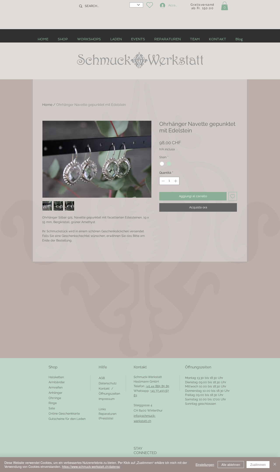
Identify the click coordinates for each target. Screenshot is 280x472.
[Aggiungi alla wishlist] (232, 196)
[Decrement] (162, 181)
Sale (52, 408)
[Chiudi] (274, 464)
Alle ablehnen (230, 464)
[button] (224, 6)
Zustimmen (258, 464)
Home (47, 105)
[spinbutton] (169, 181)
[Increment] (176, 181)
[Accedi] (162, 5)
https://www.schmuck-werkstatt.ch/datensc (91, 466)
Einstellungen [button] (205, 464)
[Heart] (149, 5)
